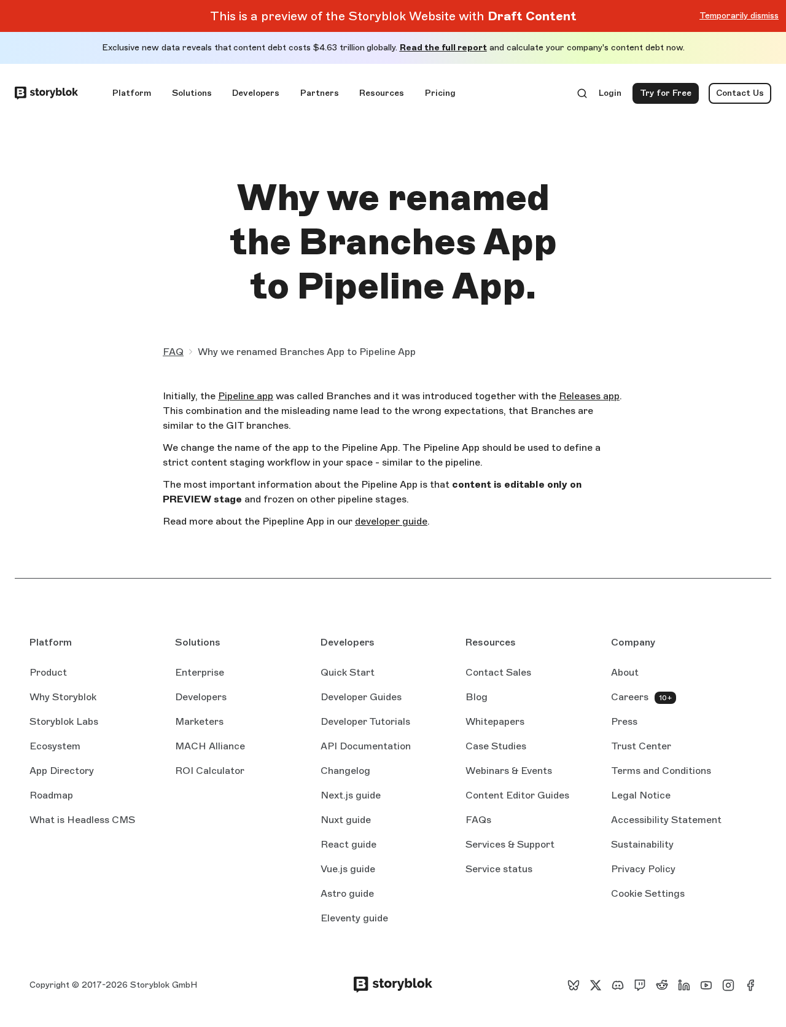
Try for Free (669, 96)
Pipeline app (245, 396)
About (625, 672)
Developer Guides (361, 697)
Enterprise (199, 672)
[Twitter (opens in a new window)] (596, 985)
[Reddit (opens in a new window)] (662, 985)
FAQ (173, 351)
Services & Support (509, 844)
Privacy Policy (643, 869)
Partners (319, 93)
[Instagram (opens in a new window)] (728, 985)
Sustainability (642, 844)
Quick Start (348, 672)
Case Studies (495, 746)
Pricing (440, 93)
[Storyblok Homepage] (46, 93)
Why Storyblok (62, 697)
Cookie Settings (648, 893)
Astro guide (347, 894)
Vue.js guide (348, 870)
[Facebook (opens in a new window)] (750, 985)
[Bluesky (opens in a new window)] (573, 985)
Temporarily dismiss (739, 15)
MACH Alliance (210, 746)
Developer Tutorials (365, 721)
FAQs (478, 820)
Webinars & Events (508, 770)
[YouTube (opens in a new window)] (706, 985)
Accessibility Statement (666, 820)
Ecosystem (54, 746)
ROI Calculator (209, 770)
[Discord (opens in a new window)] (618, 985)
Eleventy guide (354, 919)
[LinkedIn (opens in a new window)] (684, 985)
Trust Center (641, 746)
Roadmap (51, 795)
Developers (255, 93)
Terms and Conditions (661, 770)
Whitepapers (494, 721)
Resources (381, 93)
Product (48, 672)
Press (624, 721)
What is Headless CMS (82, 820)
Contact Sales (498, 672)
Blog (476, 697)
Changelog (345, 770)
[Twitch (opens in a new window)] (640, 985)
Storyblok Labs (63, 721)
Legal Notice (641, 795)
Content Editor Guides (517, 796)
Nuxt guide (346, 820)
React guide (348, 845)
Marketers (199, 721)
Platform (131, 93)
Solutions (192, 93)
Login (611, 96)
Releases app (589, 396)
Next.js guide (351, 796)
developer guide (391, 521)
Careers (629, 697)
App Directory (61, 770)
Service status (498, 870)
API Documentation (366, 747)
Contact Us (740, 93)
